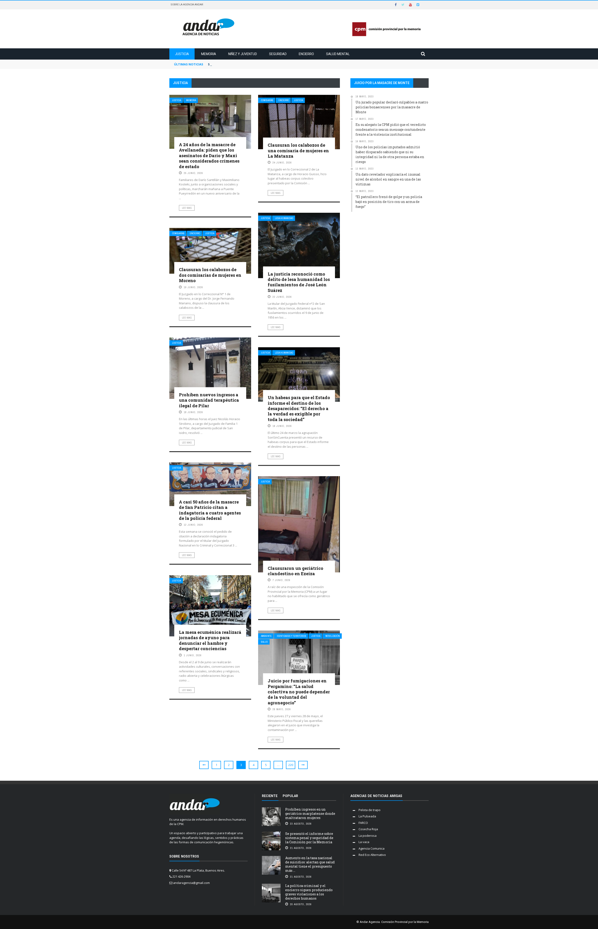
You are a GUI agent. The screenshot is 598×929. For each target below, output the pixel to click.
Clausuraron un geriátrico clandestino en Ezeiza (295, 570)
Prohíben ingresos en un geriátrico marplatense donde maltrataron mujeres (310, 813)
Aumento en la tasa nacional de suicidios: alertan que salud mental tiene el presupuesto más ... (310, 864)
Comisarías (267, 100)
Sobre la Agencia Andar (187, 4)
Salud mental (338, 54)
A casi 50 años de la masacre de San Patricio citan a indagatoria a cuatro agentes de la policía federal (210, 510)
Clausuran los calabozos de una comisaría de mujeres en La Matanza (298, 150)
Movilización (332, 636)
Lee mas (187, 207)
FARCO (363, 823)
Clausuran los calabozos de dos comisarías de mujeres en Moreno (210, 275)
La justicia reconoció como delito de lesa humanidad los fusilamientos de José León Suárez (299, 282)
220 (290, 765)
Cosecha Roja (368, 829)
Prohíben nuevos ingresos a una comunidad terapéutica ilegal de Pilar (209, 400)
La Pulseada (367, 816)
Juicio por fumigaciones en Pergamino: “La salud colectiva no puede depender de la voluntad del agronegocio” (299, 692)
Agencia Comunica (371, 848)
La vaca (364, 842)
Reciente (270, 796)
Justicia (182, 54)
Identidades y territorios (291, 636)
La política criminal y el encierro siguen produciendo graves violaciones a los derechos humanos (309, 892)
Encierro (306, 54)
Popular (290, 796)
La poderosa (368, 835)
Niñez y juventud (242, 54)
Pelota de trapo (370, 810)
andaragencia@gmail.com (191, 883)
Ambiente (266, 636)
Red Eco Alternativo (372, 855)
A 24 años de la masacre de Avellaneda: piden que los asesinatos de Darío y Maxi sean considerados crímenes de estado (209, 155)
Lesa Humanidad (284, 218)
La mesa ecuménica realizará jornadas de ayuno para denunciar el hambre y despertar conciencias (210, 640)
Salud (264, 641)
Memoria (208, 54)
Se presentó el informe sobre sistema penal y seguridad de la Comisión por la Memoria (275, 64)
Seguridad (278, 54)
